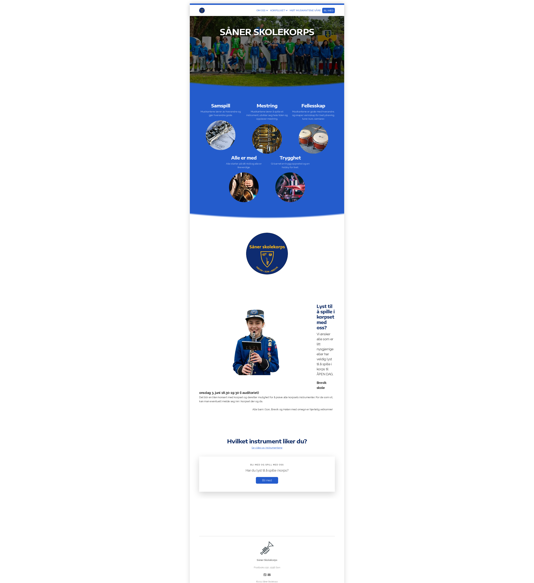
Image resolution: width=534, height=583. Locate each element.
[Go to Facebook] (265, 575)
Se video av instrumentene (267, 447)
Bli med (267, 480)
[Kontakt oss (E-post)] (269, 575)
